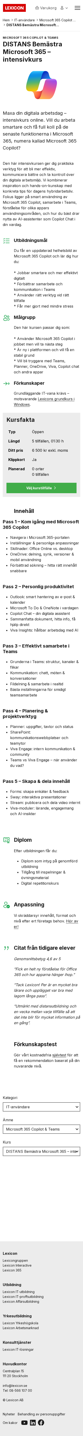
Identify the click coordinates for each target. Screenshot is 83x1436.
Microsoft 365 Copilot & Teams (57, 20)
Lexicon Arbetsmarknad (21, 1328)
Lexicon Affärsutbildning (21, 1301)
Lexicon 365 (12, 1270)
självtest (59, 1055)
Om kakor (10, 1423)
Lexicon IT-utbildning (19, 1292)
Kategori (10, 1097)
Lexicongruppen (15, 1260)
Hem (6, 20)
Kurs (7, 1142)
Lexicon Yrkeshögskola (20, 1323)
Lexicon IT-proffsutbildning (23, 1297)
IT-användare (24, 20)
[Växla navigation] (77, 7)
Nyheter (9, 1414)
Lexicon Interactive (17, 1265)
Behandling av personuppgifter (41, 1414)
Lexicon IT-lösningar (18, 1349)
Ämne (8, 1120)
